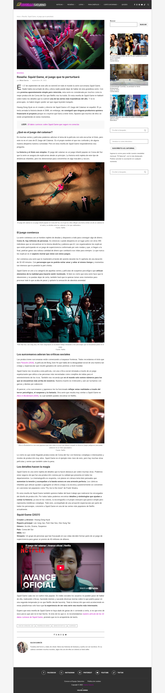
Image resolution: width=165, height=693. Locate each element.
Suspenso (72, 625)
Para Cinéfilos (93, 4)
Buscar (112, 21)
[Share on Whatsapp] (61, 634)
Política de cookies (94, 681)
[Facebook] (134, 4)
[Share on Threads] (63, 635)
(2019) (27, 363)
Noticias (59, 4)
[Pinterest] (139, 4)
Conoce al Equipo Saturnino (74, 681)
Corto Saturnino (110, 4)
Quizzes (124, 4)
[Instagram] (137, 4)
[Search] (148, 4)
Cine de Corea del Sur (25, 625)
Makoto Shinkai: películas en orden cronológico (127, 117)
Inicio (18, 16)
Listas (81, 4)
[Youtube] (142, 4)
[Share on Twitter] (56, 635)
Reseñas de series (43, 625)
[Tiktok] (144, 4)
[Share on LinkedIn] (58, 634)
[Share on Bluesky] (66, 635)
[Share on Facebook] (54, 634)
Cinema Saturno (88, 685)
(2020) (28, 396)
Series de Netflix (59, 625)
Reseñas (70, 4)
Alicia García (24, 80)
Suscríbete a (123, 148)
